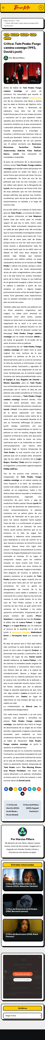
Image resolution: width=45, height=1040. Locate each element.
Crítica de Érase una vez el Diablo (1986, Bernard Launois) (21, 910)
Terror (7, 38)
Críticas (24, 34)
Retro (32, 34)
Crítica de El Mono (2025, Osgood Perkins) (31, 808)
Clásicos (14, 34)
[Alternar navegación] (3, 7)
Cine (6, 34)
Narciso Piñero (18, 58)
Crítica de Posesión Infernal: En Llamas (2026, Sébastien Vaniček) (22, 885)
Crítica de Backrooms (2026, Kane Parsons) (22, 935)
